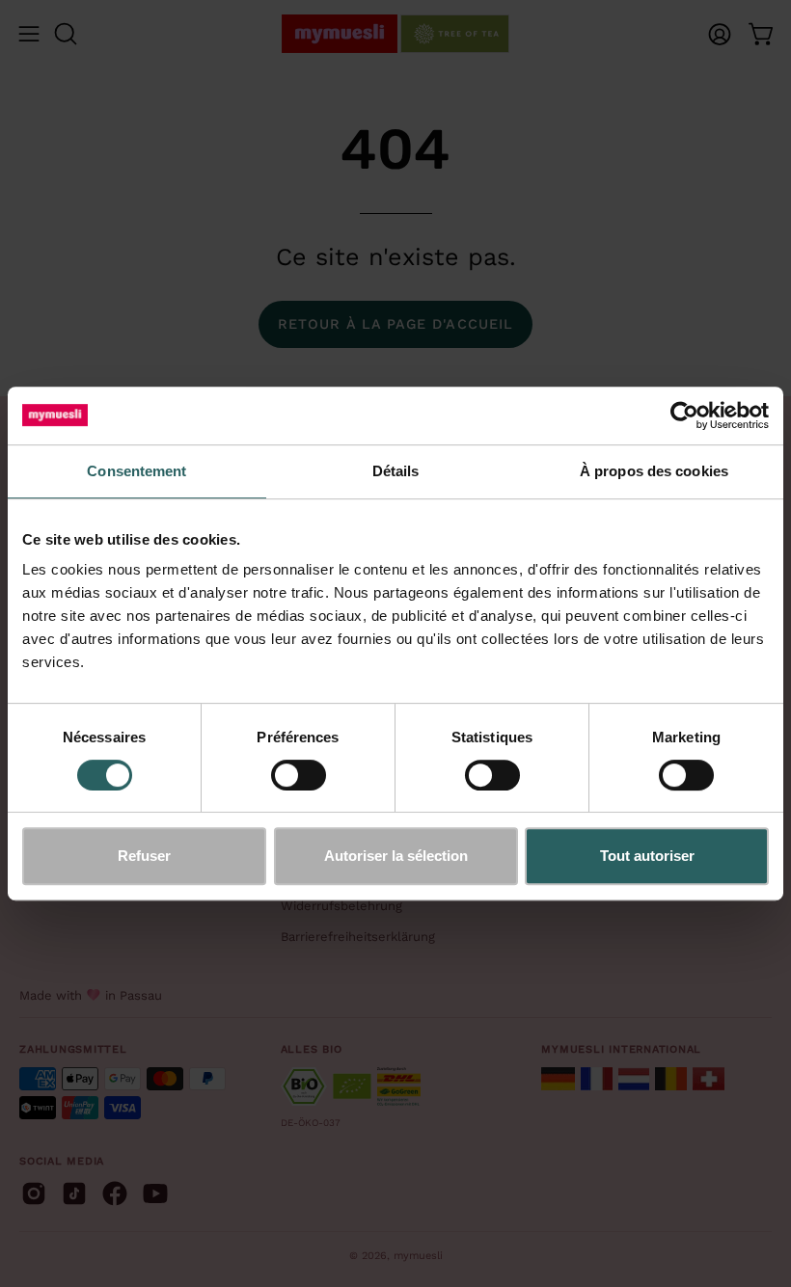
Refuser (144, 855)
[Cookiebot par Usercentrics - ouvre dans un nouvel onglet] (684, 415)
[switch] (298, 775)
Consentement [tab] (136, 471)
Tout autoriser (647, 855)
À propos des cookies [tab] (654, 471)
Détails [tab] (396, 471)
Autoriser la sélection (396, 855)
